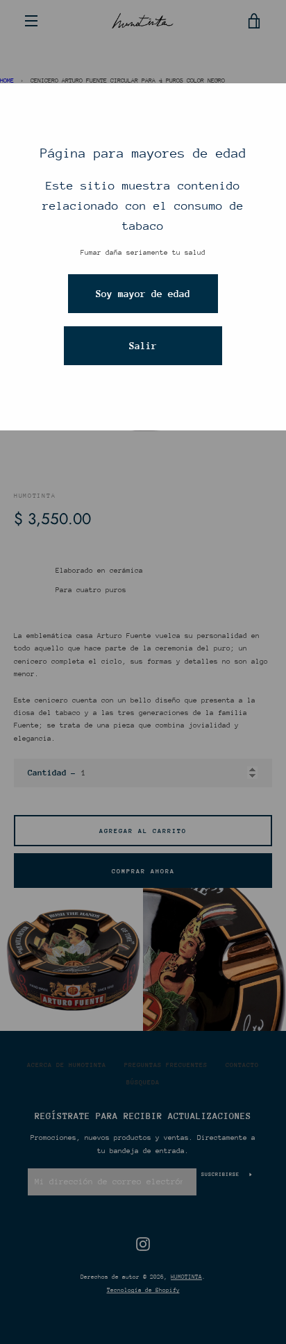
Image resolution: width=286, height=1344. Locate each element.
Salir (143, 345)
